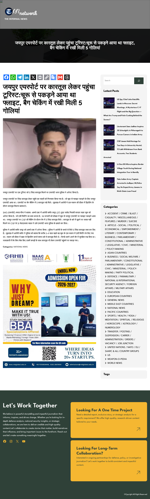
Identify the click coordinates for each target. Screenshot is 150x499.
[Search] (139, 80)
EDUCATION (114, 292)
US (109, 355)
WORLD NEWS (115, 363)
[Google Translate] (53, 78)
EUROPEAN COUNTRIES (120, 296)
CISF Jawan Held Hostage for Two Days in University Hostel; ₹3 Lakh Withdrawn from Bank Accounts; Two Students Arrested (123, 149)
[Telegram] (19, 78)
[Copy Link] (46, 78)
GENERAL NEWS (116, 300)
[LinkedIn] (26, 78)
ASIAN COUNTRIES (117, 253)
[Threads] (67, 78)
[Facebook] (6, 78)
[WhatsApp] (13, 78)
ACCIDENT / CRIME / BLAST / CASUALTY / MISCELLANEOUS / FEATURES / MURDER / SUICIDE (121, 218)
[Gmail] (60, 78)
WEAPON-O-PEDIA (117, 359)
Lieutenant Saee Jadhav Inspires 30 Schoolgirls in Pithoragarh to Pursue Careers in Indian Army (130, 131)
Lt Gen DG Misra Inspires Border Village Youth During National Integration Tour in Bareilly (130, 168)
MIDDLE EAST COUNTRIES (121, 304)
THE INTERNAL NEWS (16, 19)
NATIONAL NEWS (21, 247)
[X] (33, 78)
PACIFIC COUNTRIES (118, 312)
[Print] (40, 78)
